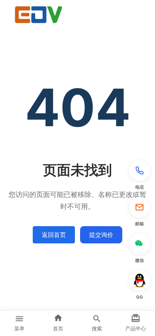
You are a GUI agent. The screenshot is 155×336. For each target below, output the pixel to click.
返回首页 (54, 234)
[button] (139, 176)
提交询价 (101, 234)
